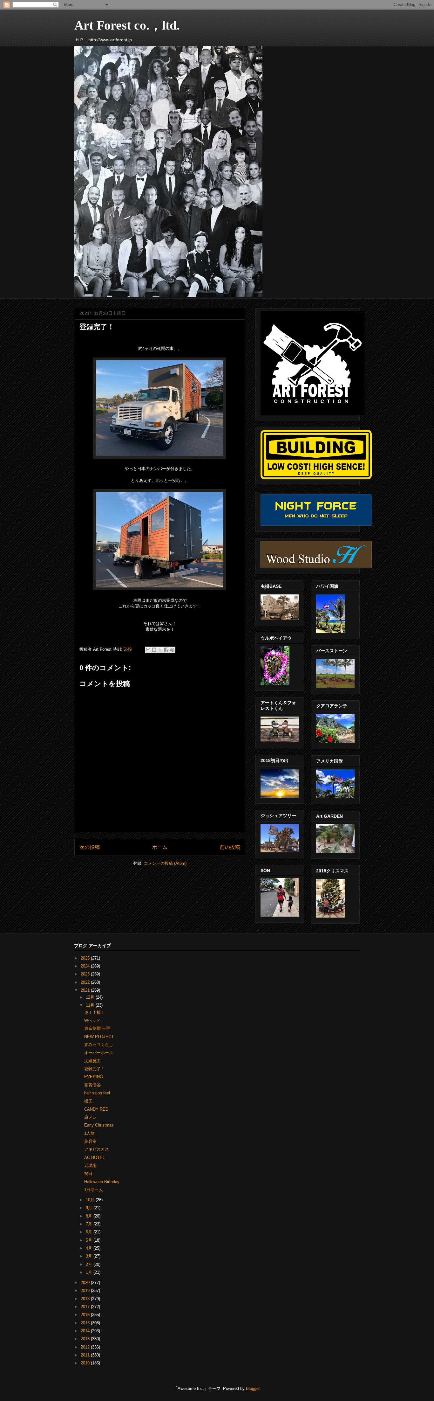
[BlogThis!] (154, 650)
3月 (89, 1256)
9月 (89, 1207)
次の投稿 (89, 847)
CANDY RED (96, 1109)
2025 (86, 958)
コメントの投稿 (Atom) (165, 863)
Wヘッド (92, 1020)
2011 (86, 1355)
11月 (91, 1005)
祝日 (88, 1173)
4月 (89, 1248)
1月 (89, 1272)
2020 (86, 1282)
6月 (89, 1232)
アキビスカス (96, 1149)
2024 (86, 966)
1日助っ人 (93, 1189)
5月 (89, 1240)
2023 (86, 974)
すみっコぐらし (98, 1044)
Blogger (253, 1388)
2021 (86, 990)
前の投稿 (230, 847)
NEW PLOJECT (99, 1036)
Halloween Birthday (101, 1181)
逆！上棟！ (94, 1012)
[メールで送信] (148, 650)
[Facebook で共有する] (166, 650)
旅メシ (90, 1117)
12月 (91, 997)
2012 (86, 1347)
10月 (91, 1199)
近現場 (90, 1165)
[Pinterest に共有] (172, 650)
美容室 (90, 1141)
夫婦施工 (92, 1060)
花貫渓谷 (92, 1085)
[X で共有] (160, 650)
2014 (86, 1330)
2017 (86, 1306)
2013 (86, 1338)
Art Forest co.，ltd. (127, 25)
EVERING (93, 1076)
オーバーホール (98, 1052)
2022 (86, 982)
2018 (86, 1298)
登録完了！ (94, 1068)
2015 (86, 1323)
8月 (89, 1216)
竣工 (88, 1101)
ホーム (159, 847)
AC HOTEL (94, 1157)
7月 (89, 1224)
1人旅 (89, 1133)
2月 (89, 1264)
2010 (86, 1363)
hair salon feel (97, 1093)
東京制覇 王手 (97, 1028)
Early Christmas (99, 1125)
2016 (86, 1314)
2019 (86, 1290)
